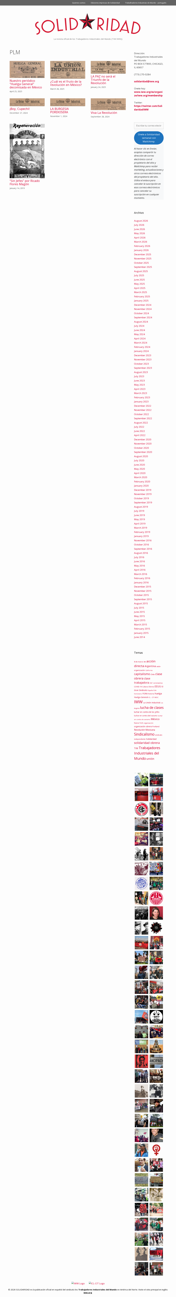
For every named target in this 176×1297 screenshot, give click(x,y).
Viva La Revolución (104, 112)
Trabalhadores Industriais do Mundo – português (145, 3)
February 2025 (142, 296)
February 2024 (142, 346)
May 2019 (139, 519)
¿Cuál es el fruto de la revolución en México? (66, 83)
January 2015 (141, 633)
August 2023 (141, 372)
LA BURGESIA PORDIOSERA (59, 110)
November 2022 (143, 410)
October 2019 (141, 498)
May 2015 (139, 616)
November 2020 (143, 443)
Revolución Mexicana (144, 729)
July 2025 (139, 275)
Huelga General (141, 697)
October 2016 (141, 544)
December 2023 (142, 355)
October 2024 (141, 313)
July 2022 (139, 426)
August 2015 (141, 603)
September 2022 (143, 418)
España (150, 690)
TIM (136, 748)
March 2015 (140, 624)
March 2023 (140, 393)
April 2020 (139, 473)
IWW (138, 702)
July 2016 (139, 557)
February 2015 (142, 628)
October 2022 (141, 414)
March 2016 (140, 574)
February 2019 (142, 532)
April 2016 (139, 569)
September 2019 (143, 502)
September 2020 (143, 452)
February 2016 (142, 578)
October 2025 (141, 262)
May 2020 (139, 468)
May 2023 (139, 384)
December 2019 (142, 489)
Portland (155, 726)
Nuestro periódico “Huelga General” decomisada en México (26, 83)
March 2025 (140, 292)
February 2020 (142, 481)
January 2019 (141, 536)
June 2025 (139, 279)
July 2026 (139, 224)
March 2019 (140, 527)
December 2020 (142, 439)
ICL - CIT (151, 697)
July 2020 (139, 460)
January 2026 (141, 250)
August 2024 (141, 321)
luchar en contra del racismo (145, 715)
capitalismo (142, 674)
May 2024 (139, 334)
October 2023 (141, 363)
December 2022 (142, 405)
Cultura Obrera (148, 687)
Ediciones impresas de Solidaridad (105, 3)
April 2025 (139, 288)
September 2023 (143, 367)
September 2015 (143, 599)
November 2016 (143, 540)
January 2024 (141, 351)
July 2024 (139, 325)
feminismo (138, 694)
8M (145, 662)
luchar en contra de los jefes (146, 712)
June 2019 (139, 515)
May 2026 (139, 233)
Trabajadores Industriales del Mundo (147, 753)
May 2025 (139, 283)
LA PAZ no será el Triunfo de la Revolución (103, 79)
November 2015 (143, 590)
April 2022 (139, 435)
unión (150, 759)
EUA (154, 690)
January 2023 (141, 401)
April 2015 (139, 620)
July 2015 (139, 607)
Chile (153, 674)
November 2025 (143, 258)
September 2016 (143, 548)
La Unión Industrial (151, 702)
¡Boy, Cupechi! (20, 109)
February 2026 (142, 246)
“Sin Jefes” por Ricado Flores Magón (25, 182)
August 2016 (141, 553)
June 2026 (139, 229)
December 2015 (142, 586)
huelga (158, 693)
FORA (145, 693)
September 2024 (143, 317)
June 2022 (139, 431)
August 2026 (141, 220)
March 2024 (140, 342)
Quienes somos (78, 3)
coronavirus (158, 683)
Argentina (150, 666)
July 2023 (139, 376)
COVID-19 (138, 686)
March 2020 (140, 477)
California (148, 670)
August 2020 (141, 456)
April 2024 (139, 338)
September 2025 (143, 267)
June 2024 (139, 330)
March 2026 (140, 241)
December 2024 (142, 304)
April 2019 (139, 523)
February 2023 (142, 397)
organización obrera (143, 726)
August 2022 (141, 422)
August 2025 (141, 271)
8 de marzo (138, 662)
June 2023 (139, 380)
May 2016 (139, 565)
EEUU (158, 686)
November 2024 (143, 309)
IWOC (156, 697)
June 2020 (139, 464)
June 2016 (139, 561)
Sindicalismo (144, 734)
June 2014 (139, 637)
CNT (151, 683)
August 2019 (141, 506)
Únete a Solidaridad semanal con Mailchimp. (149, 138)
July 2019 (139, 510)
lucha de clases (152, 707)
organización (148, 723)
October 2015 (141, 595)
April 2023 (139, 389)
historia (151, 694)
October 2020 (141, 447)
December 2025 (142, 254)
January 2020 (141, 485)
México (155, 719)
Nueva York (138, 723)
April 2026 (139, 237)
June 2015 (139, 611)
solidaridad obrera (147, 743)
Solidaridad (151, 739)
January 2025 (141, 300)
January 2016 (141, 582)
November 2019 (143, 494)
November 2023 (143, 359)
